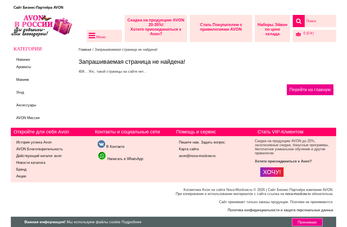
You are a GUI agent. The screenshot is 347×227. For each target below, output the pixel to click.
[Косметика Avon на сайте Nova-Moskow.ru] (47, 28)
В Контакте (114, 147)
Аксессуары (26, 105)
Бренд (21, 169)
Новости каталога (30, 163)
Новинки (23, 59)
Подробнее (131, 222)
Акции (21, 176)
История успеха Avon (34, 142)
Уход (20, 92)
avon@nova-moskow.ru (197, 156)
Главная (85, 50)
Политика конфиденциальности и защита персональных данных (280, 210)
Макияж (22, 80)
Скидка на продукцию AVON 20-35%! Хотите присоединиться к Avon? (155, 27)
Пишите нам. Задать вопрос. (202, 142)
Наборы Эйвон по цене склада (272, 29)
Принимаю (307, 222)
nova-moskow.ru (298, 194)
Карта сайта (189, 149)
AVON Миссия (28, 118)
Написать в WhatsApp (124, 159)
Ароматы (23, 67)
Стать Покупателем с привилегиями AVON (221, 26)
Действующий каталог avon (39, 156)
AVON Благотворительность (39, 149)
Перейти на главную (310, 89)
